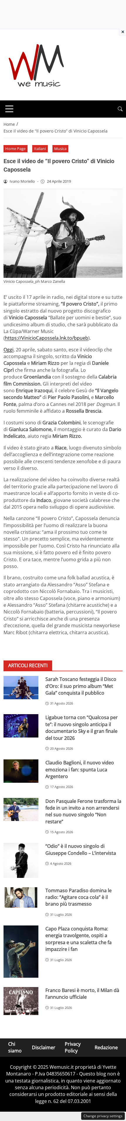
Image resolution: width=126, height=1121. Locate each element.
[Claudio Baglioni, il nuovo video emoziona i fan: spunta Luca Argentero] (21, 771)
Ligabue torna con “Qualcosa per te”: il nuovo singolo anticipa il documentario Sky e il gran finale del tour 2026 (81, 727)
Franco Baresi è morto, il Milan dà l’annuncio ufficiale (82, 993)
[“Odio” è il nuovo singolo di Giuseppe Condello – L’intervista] (21, 860)
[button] (120, 109)
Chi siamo (15, 1047)
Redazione (106, 1047)
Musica (60, 148)
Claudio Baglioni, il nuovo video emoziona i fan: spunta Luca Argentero (79, 769)
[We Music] (36, 64)
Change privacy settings (103, 1115)
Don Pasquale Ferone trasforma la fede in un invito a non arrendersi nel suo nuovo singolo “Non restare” (83, 811)
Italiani (40, 148)
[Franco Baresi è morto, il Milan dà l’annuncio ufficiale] (21, 1001)
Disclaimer (43, 1047)
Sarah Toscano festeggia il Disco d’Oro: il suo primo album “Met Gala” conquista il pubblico (80, 686)
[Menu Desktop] (9, 108)
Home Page (15, 148)
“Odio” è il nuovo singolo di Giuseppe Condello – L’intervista (80, 849)
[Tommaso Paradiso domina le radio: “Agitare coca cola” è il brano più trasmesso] (21, 897)
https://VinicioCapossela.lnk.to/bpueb (46, 338)
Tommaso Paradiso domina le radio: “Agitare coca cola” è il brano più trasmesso (78, 897)
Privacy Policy (73, 1047)
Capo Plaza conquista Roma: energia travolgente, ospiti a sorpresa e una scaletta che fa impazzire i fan (78, 938)
